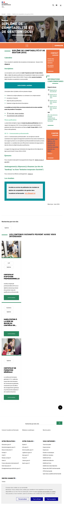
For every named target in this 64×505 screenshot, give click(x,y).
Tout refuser (37, 499)
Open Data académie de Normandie (52, 474)
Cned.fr (4, 455)
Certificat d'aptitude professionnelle (12, 277)
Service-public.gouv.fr (27, 450)
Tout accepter (51, 499)
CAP (9, 263)
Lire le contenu (11, 297)
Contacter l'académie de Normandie (10, 430)
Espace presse (46, 447)
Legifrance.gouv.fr (27, 452)
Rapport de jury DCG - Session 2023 (53, 102)
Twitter (3, 481)
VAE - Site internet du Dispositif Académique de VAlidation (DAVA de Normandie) (52, 118)
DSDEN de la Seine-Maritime (50, 466)
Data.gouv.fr (25, 455)
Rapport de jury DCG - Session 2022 (53, 108)
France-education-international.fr (10, 463)
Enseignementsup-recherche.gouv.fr (11, 468)
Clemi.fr (4, 460)
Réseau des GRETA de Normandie (51, 468)
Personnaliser (22, 499)
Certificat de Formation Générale (10, 370)
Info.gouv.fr (25, 447)
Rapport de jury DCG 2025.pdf (53, 90)
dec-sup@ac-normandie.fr (51, 65)
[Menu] (60, 5)
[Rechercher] (53, 5)
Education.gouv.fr (6, 444)
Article (8, 14)
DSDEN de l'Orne (47, 463)
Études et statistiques (48, 452)
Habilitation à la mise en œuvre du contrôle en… (10, 322)
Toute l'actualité (47, 444)
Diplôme (7, 228)
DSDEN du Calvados (48, 455)
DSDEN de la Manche (48, 460)
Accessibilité (56, 5)
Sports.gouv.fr (26, 463)
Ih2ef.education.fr (6, 466)
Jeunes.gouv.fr (26, 460)
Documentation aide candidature (15, 115)
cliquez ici (7, 64)
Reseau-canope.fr (6, 458)
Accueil (3, 14)
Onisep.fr (4, 452)
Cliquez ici (50, 153)
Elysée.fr (24, 444)
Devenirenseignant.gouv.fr (8, 447)
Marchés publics (47, 430)
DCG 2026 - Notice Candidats (16, 113)
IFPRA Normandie (47, 471)
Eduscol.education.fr (7, 450)
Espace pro (46, 450)
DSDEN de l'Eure (47, 458)
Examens (8, 307)
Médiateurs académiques (28, 430)
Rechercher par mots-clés (32, 424)
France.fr (24, 458)
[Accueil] (6, 5)
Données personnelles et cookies (46, 491)
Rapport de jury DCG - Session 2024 (53, 96)
